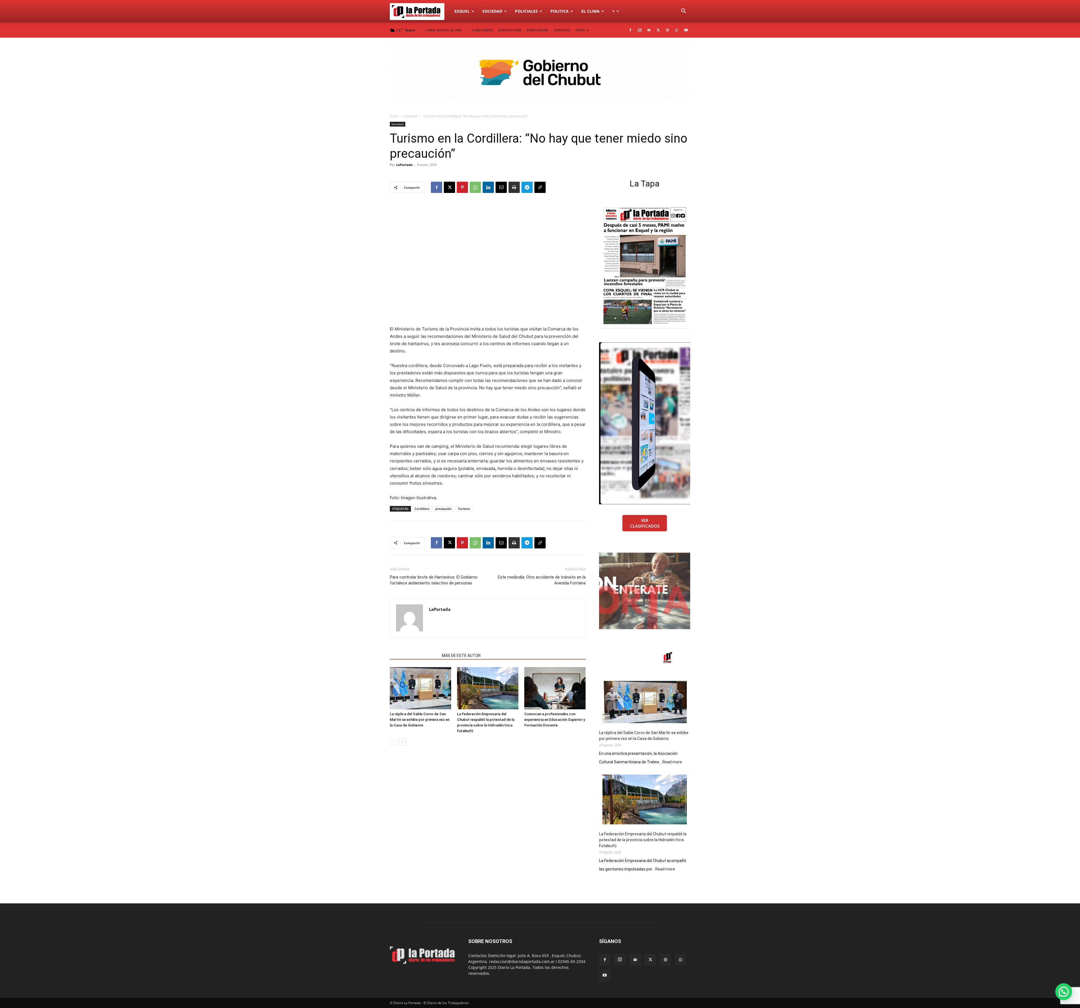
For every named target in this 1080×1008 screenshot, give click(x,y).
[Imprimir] (514, 187)
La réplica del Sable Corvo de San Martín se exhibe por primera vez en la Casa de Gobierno (419, 719)
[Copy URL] (540, 187)
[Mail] (649, 30)
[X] (658, 30)
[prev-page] (393, 742)
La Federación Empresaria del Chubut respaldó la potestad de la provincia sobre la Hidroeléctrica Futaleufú (643, 840)
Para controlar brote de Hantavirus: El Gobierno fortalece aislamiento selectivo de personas (434, 580)
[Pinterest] (462, 187)
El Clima (590, 11)
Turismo (464, 509)
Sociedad (492, 11)
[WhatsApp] (676, 30)
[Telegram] (527, 187)
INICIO (580, 30)
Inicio (394, 116)
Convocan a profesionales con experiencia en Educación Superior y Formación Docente (554, 719)
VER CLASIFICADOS (645, 523)
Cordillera (422, 509)
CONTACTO (562, 30)
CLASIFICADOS (482, 30)
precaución (443, 509)
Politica (559, 11)
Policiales (526, 11)
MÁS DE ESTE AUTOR (461, 655)
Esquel (462, 11)
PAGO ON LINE (537, 30)
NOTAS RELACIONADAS (414, 655)
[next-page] (402, 742)
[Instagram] (639, 30)
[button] (683, 11)
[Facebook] (630, 30)
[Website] (667, 30)
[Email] (501, 187)
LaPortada (404, 165)
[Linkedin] (488, 187)
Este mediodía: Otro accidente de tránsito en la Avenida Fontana (542, 580)
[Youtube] (686, 30)
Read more (672, 762)
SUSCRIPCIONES (509, 30)
